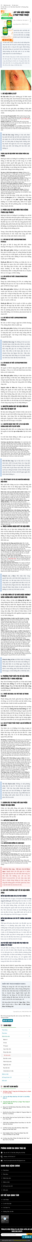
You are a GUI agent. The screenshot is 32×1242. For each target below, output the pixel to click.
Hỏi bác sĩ (28, 1236)
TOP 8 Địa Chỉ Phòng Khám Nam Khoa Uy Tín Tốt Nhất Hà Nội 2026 (17, 1123)
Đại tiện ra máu (7, 1058)
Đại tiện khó (6, 1067)
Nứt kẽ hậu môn (7, 1061)
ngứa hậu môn (12, 558)
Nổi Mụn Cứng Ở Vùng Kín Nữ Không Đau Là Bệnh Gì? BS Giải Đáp (17, 1092)
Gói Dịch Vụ (6, 1207)
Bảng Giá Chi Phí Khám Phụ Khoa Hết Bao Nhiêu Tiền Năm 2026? (16, 1107)
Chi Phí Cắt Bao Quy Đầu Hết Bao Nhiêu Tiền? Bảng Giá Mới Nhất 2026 (15, 1128)
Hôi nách (4, 1080)
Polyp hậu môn (7, 1052)
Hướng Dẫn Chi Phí (8, 1211)
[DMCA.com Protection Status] (5, 1223)
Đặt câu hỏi (8, 1020)
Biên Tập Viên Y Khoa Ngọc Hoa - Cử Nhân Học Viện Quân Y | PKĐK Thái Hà (15, 21)
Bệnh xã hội (5, 1074)
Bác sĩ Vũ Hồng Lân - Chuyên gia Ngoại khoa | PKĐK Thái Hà (14, 24)
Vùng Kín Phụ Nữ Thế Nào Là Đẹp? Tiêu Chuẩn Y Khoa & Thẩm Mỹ (16, 1102)
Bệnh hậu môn (6, 1036)
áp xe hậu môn (25, 118)
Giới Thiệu (6, 1199)
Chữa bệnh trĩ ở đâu (8, 1071)
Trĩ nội (5, 1042)
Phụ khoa (4, 1033)
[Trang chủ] (1, 5)
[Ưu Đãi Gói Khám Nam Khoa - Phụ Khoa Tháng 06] (7, 26)
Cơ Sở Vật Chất (7, 1203)
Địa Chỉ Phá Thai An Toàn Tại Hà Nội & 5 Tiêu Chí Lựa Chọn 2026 (17, 1118)
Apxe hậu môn (7, 1049)
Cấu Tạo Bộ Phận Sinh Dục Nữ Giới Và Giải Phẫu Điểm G (16, 1097)
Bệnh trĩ (5, 1039)
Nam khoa (4, 1030)
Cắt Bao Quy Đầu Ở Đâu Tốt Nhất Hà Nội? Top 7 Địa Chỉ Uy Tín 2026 (16, 1139)
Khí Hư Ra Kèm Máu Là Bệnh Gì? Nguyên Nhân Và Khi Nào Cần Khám (17, 1113)
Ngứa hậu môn (7, 1064)
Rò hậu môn (7, 1055)
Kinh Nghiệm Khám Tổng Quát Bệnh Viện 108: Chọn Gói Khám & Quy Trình (15, 1133)
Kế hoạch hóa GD (7, 1077)
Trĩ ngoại (5, 1045)
